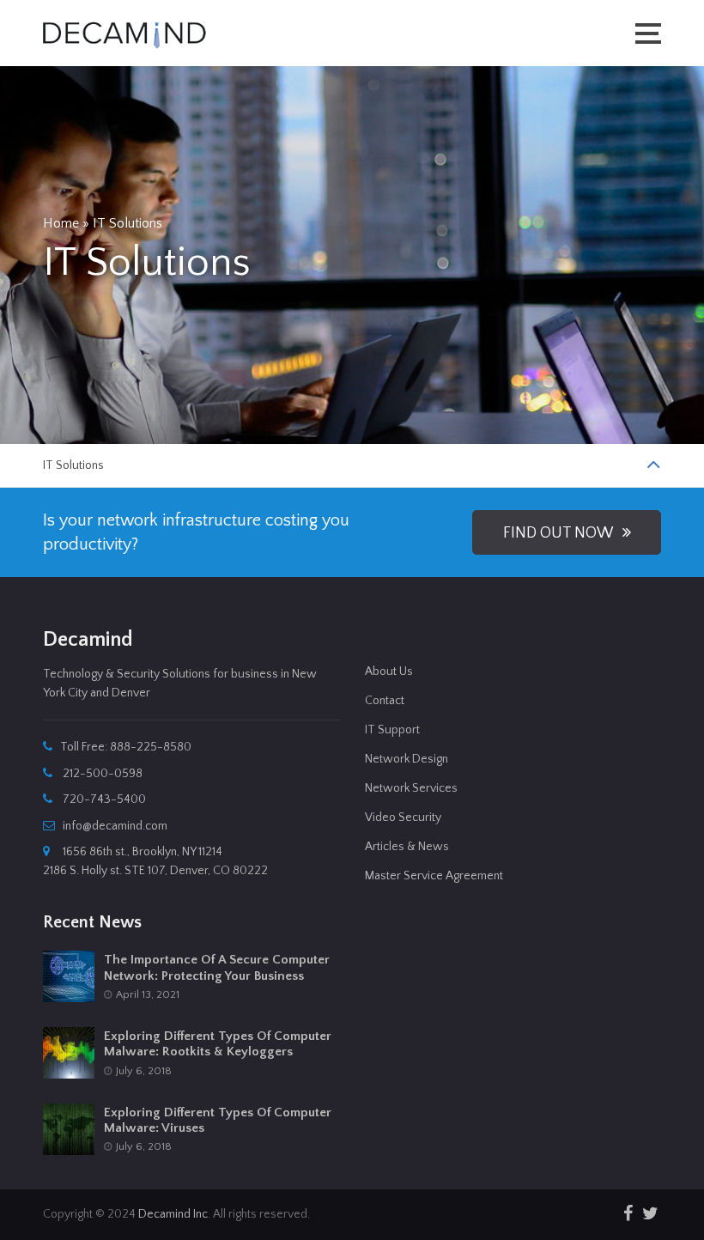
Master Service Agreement (434, 876)
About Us (389, 671)
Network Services (411, 788)
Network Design (406, 759)
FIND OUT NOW (562, 533)
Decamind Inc (173, 1214)
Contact (384, 701)
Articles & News (407, 847)
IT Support (392, 730)
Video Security (403, 817)
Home (61, 223)
